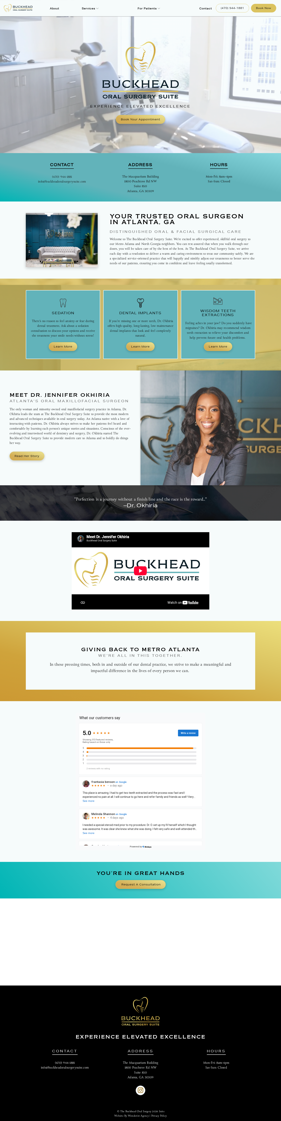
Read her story (27, 456)
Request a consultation (141, 884)
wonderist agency (138, 1116)
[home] (15, 8)
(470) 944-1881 (232, 8)
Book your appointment (140, 119)
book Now (263, 8)
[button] (90, 8)
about (54, 8)
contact (205, 8)
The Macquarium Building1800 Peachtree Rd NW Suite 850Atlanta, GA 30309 (140, 184)
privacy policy (159, 1116)
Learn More (63, 346)
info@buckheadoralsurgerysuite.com (62, 181)
